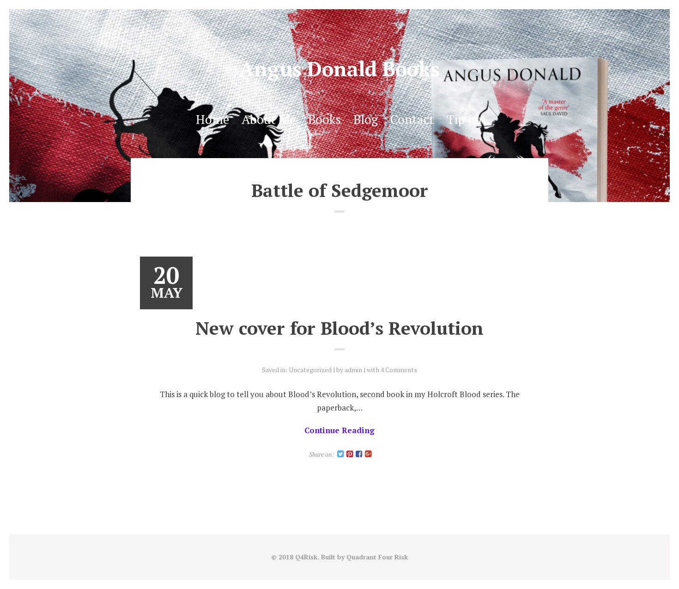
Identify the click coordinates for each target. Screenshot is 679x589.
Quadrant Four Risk (377, 556)
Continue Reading (339, 430)
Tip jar (465, 119)
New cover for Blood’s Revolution (339, 328)
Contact (412, 119)
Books (324, 119)
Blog (365, 119)
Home (212, 119)
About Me (269, 119)
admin (353, 369)
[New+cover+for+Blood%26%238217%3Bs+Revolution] (340, 454)
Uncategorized (310, 369)
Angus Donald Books (339, 68)
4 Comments (399, 369)
